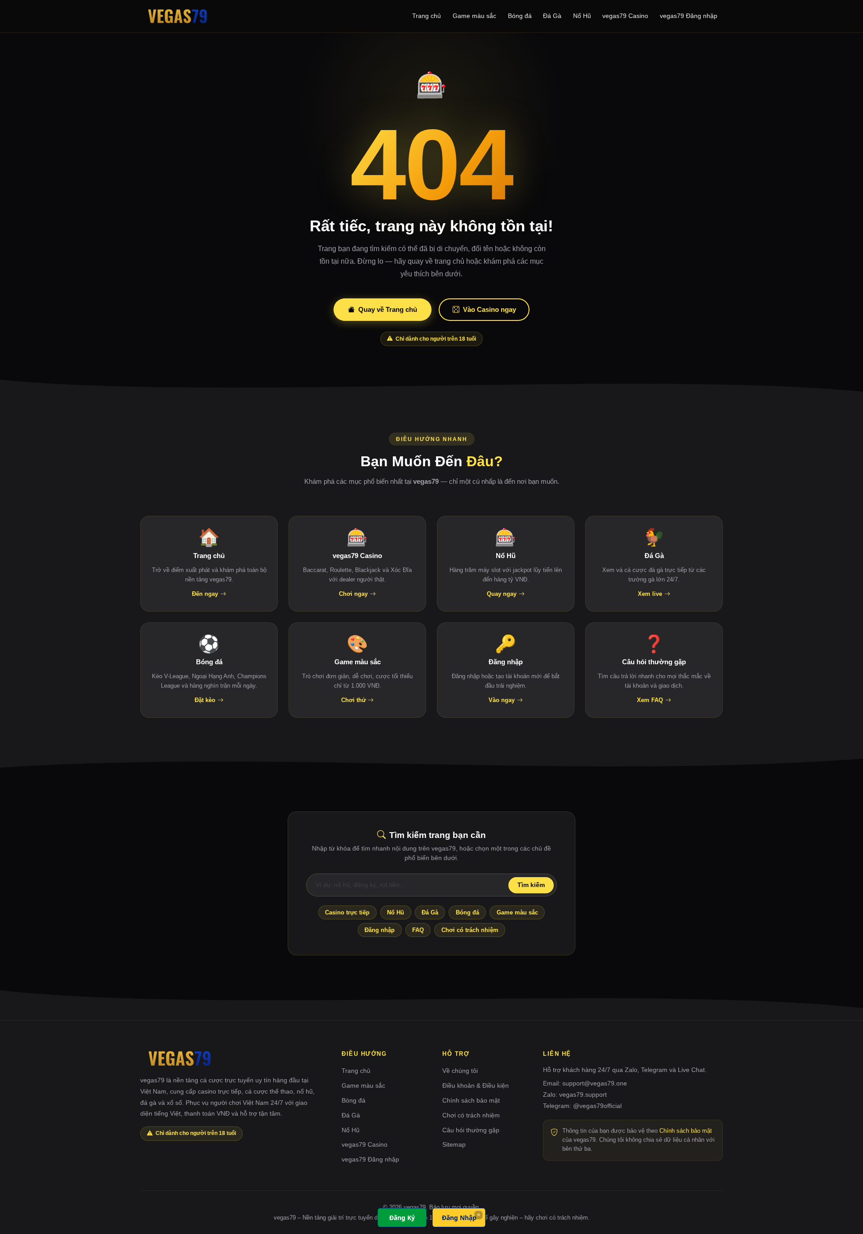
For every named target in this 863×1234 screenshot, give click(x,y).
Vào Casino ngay (489, 309)
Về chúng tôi (460, 1070)
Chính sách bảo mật (471, 1100)
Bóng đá (520, 15)
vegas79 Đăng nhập (688, 15)
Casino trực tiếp (347, 912)
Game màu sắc (474, 15)
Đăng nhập (380, 930)
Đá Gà (552, 15)
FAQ (418, 930)
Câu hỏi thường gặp (470, 1130)
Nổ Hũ (582, 15)
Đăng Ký (402, 1217)
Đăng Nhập (459, 1217)
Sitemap (454, 1144)
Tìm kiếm (531, 885)
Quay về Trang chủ (387, 309)
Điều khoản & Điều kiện (475, 1085)
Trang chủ (426, 15)
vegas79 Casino (625, 15)
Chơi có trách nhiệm (469, 930)
